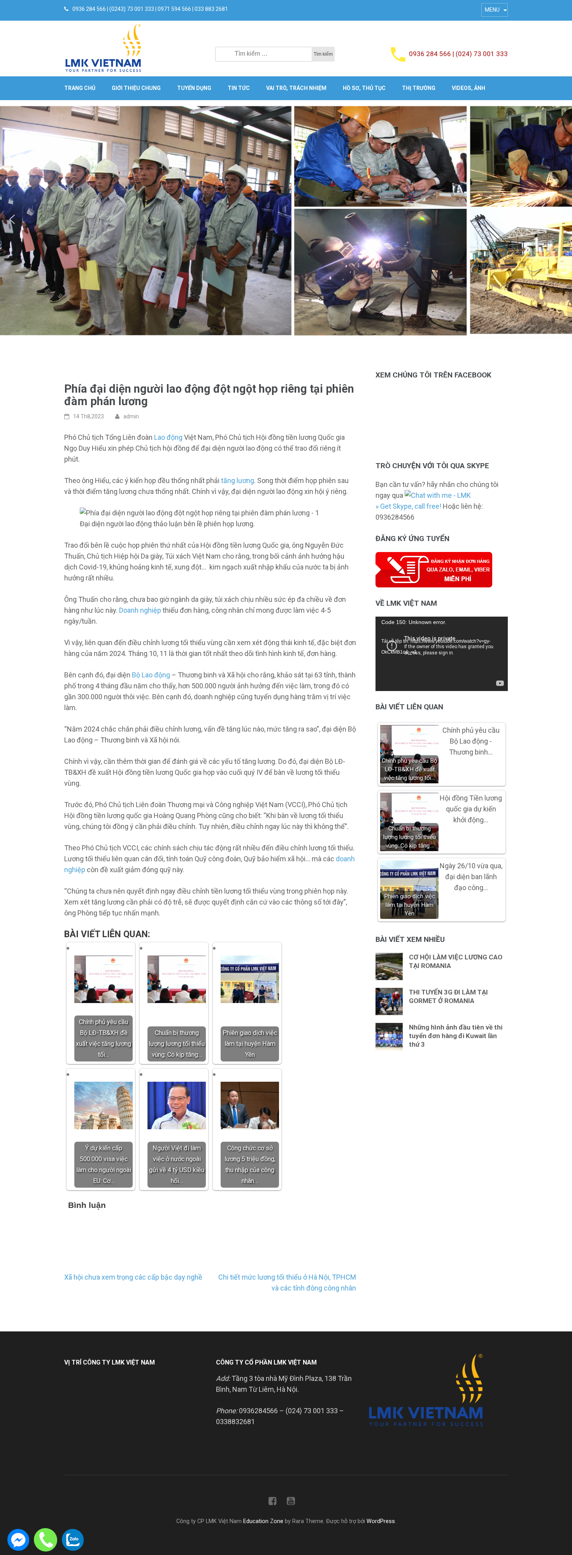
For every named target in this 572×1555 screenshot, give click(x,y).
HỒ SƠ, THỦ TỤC (364, 88)
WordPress (381, 1521)
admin (131, 416)
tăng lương (237, 480)
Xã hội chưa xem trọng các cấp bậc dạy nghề (133, 1277)
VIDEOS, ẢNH (468, 88)
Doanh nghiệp (140, 610)
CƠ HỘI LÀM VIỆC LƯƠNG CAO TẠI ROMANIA (455, 961)
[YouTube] (291, 1502)
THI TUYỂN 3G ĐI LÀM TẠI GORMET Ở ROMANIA (448, 996)
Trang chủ (79, 88)
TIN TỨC (239, 88)
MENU (492, 10)
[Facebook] (272, 1502)
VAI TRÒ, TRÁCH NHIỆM (296, 88)
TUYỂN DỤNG (194, 88)
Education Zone (264, 1521)
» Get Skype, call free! (408, 506)
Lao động (168, 437)
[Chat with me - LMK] (438, 495)
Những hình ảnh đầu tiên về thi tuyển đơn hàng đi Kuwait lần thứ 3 (455, 1035)
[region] (286, 219)
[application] (441, 654)
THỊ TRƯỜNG (418, 88)
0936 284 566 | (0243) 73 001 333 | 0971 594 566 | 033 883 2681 (150, 9)
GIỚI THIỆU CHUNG (136, 88)
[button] (12, 219)
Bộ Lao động (151, 675)
